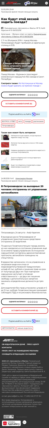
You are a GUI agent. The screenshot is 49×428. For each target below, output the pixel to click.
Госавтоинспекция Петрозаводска (15, 228)
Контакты (7, 348)
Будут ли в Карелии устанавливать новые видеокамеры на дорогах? (26, 166)
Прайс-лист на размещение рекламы (20, 351)
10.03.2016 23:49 (7, 9)
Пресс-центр (33, 344)
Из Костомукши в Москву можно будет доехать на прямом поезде (22, 84)
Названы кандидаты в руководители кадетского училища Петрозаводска (28, 151)
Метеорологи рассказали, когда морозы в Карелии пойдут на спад (26, 136)
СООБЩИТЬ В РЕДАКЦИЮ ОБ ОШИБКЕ (19, 354)
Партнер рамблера (21, 417)
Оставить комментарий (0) (18, 104)
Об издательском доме (13, 344)
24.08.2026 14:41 (7, 178)
